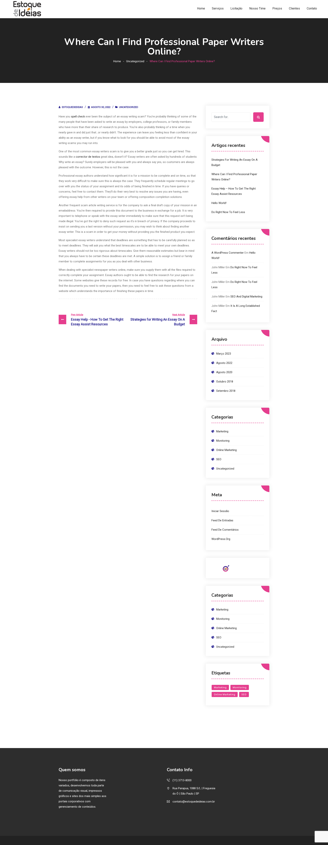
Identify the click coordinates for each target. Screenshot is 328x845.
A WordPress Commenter (227, 252)
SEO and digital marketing (246, 296)
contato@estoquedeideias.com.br (194, 801)
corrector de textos (88, 156)
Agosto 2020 (224, 372)
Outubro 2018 (224, 381)
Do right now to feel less (228, 212)
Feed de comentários (225, 529)
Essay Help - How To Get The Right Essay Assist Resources (97, 319)
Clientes (294, 8)
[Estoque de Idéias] (27, 9)
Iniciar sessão (220, 511)
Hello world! (218, 203)
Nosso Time (257, 8)
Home (201, 8)
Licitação (236, 8)
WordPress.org (220, 539)
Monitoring (222, 440)
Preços (277, 8)
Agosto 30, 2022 (100, 107)
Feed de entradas (222, 520)
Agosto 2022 (224, 363)
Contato (312, 8)
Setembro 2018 (225, 391)
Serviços (218, 8)
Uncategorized (135, 61)
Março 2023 (223, 353)
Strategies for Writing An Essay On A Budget (157, 319)
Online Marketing (226, 450)
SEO (218, 459)
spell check (78, 116)
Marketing (222, 431)
